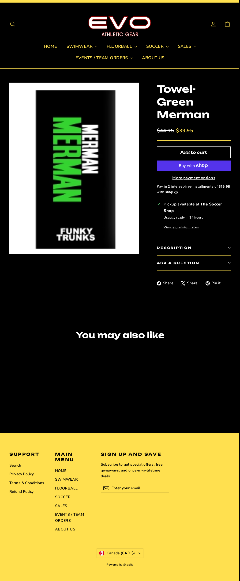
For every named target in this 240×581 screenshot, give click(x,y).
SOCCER (155, 46)
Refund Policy (21, 491)
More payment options (193, 178)
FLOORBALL (120, 46)
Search (15, 465)
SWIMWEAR (80, 46)
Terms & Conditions (26, 483)
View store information (181, 227)
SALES (185, 46)
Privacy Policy (21, 474)
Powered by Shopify (120, 564)
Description (174, 248)
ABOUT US (153, 58)
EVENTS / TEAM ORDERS (102, 58)
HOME (50, 46)
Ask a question (178, 263)
